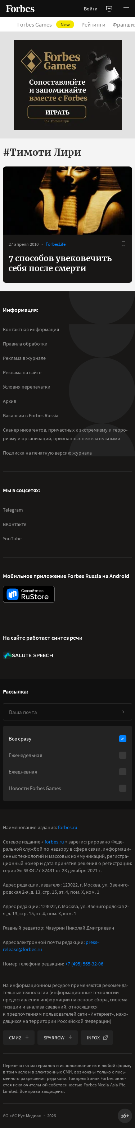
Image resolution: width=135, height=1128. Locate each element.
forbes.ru (67, 827)
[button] (126, 8)
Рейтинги (93, 24)
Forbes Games (43, 24)
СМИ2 (15, 1037)
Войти (91, 8)
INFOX (93, 1037)
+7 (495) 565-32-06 (84, 963)
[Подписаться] (123, 711)
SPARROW (54, 1037)
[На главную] (20, 8)
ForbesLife (56, 244)
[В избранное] (123, 244)
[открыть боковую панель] (109, 8)
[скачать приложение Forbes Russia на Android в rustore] (29, 594)
